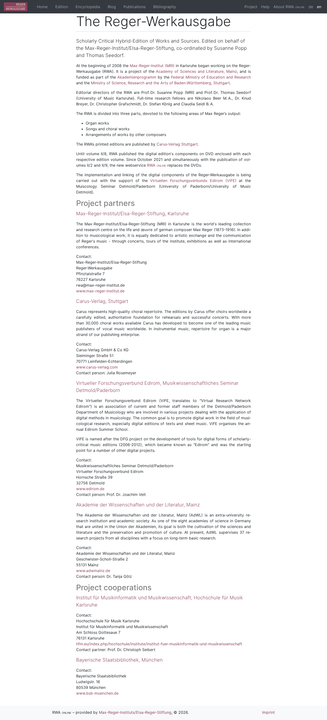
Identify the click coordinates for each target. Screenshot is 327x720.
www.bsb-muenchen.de (97, 693)
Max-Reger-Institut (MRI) (152, 65)
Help (265, 6)
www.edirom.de (90, 488)
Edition (61, 6)
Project (250, 6)
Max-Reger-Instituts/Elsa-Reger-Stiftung (135, 712)
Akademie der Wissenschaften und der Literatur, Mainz (138, 505)
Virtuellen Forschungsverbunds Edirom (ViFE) (193, 180)
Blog (112, 6)
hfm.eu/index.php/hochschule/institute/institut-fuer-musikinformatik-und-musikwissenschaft (159, 643)
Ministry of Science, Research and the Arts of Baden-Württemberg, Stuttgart (160, 82)
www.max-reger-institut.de (100, 291)
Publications (135, 6)
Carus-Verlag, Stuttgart (102, 301)
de (311, 6)
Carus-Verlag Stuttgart (177, 144)
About (289, 6)
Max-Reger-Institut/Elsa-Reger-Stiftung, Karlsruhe (132, 213)
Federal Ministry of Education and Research (211, 77)
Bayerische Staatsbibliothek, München (119, 660)
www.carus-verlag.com (97, 367)
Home (42, 6)
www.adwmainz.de (93, 570)
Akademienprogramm (136, 77)
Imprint (268, 712)
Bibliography (164, 6)
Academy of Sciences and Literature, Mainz (196, 71)
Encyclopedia (88, 6)
